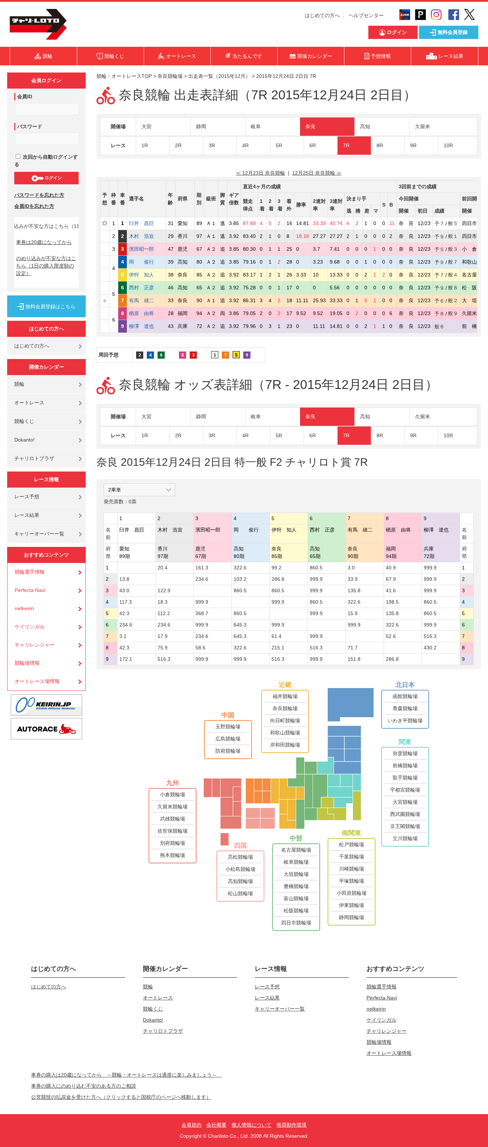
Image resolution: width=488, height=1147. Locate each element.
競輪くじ (24, 421)
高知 (365, 126)
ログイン (53, 177)
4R (245, 145)
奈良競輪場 (170, 76)
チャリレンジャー (35, 645)
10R (448, 145)
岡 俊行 (146, 262)
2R (178, 145)
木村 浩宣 (146, 236)
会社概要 (216, 1125)
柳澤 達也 (146, 326)
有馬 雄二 (146, 300)
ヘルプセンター (366, 15)
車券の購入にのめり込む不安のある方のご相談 (83, 1086)
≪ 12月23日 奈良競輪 (260, 173)
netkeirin (24, 608)
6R (312, 145)
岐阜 (256, 126)
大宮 (146, 126)
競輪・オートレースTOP (124, 76)
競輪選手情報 (30, 572)
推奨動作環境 (292, 1125)
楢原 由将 (146, 313)
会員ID (24, 96)
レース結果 (26, 515)
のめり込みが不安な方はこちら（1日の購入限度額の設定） (46, 265)
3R (212, 145)
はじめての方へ (322, 15)
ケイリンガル (30, 626)
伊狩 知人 (146, 275)
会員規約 (191, 1125)
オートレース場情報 (37, 681)
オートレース (29, 402)
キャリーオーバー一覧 (39, 534)
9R (413, 145)
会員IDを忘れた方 (34, 206)
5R (279, 145)
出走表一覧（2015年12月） (219, 76)
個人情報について (251, 1125)
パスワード (29, 126)
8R (380, 145)
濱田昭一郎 (146, 249)
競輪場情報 (27, 663)
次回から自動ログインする (46, 160)
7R (346, 145)
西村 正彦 (146, 287)
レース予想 (26, 496)
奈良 (310, 126)
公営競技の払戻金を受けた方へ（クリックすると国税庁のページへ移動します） (121, 1097)
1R (144, 145)
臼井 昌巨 (146, 223)
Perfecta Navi (30, 590)
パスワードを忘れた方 (39, 195)
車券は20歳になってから (44, 242)
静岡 (201, 126)
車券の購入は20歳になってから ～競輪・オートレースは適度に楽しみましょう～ (126, 1075)
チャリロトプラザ (34, 458)
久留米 (422, 126)
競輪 (19, 384)
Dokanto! (24, 440)
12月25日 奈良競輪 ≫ (317, 173)
